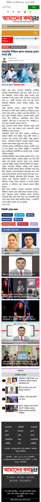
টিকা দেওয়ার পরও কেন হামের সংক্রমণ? (19, 274)
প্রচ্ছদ (6, 47)
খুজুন (34, 7)
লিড (24, 47)
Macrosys (27, 500)
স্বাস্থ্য (19, 439)
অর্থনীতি (7, 443)
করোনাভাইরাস (17, 47)
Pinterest (23, 224)
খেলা (19, 435)
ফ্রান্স (6, 431)
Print (35, 224)
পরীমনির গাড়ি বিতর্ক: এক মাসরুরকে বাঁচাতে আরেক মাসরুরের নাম (20, 251)
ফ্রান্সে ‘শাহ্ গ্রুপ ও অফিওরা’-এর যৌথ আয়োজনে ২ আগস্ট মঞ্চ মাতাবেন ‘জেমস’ (19, 318)
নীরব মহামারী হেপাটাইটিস (13, 341)
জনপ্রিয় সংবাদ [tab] (20, 374)
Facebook (8, 215)
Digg (31, 215)
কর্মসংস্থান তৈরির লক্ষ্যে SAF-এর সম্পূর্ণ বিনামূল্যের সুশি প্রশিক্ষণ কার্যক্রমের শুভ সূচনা (20, 362)
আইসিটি (20, 427)
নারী (19, 443)
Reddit (19, 219)
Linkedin (7, 219)
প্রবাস (7, 435)
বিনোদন (20, 431)
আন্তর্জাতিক (9, 439)
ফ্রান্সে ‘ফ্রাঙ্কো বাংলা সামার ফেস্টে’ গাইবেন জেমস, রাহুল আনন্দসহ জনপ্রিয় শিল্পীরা (20, 295)
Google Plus (9, 224)
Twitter (20, 215)
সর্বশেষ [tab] (20, 370)
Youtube (14, 481)
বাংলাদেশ (8, 427)
